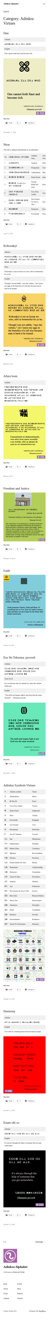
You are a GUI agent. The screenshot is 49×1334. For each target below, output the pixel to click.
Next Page (40, 1242)
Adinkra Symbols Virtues (19, 785)
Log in (6, 11)
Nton (6, 144)
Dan (6, 33)
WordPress (42, 1311)
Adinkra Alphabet (10, 4)
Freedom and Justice (16, 488)
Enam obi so (11, 1122)
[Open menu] (44, 3)
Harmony (9, 1011)
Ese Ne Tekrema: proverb (19, 657)
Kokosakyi (10, 246)
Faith (6, 570)
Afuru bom (10, 376)
